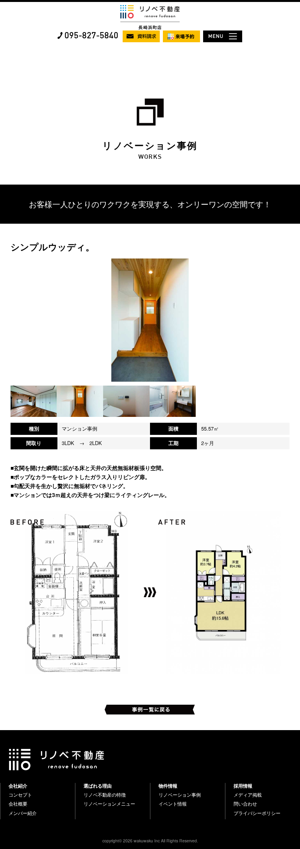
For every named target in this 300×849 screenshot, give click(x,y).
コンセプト (20, 794)
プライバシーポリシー (257, 813)
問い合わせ (245, 803)
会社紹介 (18, 785)
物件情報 (168, 785)
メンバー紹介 (23, 813)
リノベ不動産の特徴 (105, 794)
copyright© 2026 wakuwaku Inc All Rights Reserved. (150, 841)
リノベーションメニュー (109, 803)
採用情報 (243, 785)
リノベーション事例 (180, 794)
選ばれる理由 (98, 785)
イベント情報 (173, 803)
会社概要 (18, 803)
